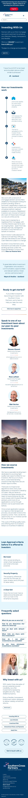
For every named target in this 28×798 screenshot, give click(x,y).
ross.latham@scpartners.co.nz (14, 384)
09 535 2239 (6, 788)
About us (5, 779)
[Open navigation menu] (23, 15)
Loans (4, 774)
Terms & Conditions (9, 783)
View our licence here (13, 251)
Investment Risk (14, 723)
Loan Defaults (14, 720)
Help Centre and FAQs (9, 778)
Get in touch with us (14, 751)
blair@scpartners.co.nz (14, 412)
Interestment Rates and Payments (14, 726)
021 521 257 (14, 386)
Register (14, 9)
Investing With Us (14, 716)
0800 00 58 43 (14, 359)
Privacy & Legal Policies (10, 781)
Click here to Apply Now (14, 309)
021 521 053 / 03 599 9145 (14, 414)
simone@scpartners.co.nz (14, 357)
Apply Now (5, 53)
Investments (6, 776)
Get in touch (7, 707)
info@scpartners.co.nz (9, 786)
